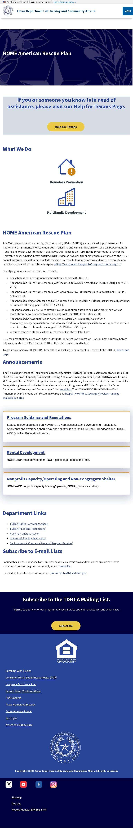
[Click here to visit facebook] (39, 784)
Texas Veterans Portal (19, 711)
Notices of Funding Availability (28, 538)
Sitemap (17, 797)
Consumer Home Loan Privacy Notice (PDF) (31, 677)
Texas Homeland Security (20, 704)
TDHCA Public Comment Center (28, 524)
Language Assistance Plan (21, 684)
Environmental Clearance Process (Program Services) (41, 543)
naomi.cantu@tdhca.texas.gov (68, 573)
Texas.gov (11, 718)
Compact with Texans (18, 670)
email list (65, 389)
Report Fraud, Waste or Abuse (23, 691)
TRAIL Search (13, 697)
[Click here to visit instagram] (53, 784)
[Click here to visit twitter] (9, 784)
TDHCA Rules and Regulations (27, 528)
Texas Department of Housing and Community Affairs (56, 11)
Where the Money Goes (19, 724)
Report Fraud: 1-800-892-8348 (29, 809)
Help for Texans (66, 127)
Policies (16, 803)
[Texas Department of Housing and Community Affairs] (6, 11)
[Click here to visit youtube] (24, 784)
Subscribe (66, 626)
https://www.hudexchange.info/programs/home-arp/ (86, 264)
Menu (128, 11)
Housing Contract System (25, 533)
